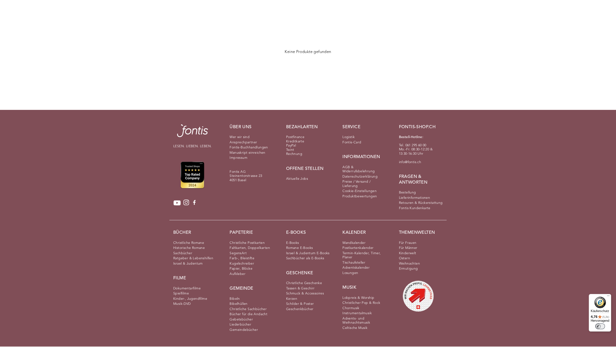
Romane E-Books (299, 248)
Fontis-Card (351, 142)
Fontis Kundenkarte (414, 208)
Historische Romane (189, 248)
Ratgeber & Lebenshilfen (193, 258)
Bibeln (235, 298)
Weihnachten (409, 263)
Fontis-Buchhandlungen (249, 147)
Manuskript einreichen (247, 152)
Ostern (404, 258)
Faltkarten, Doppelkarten (250, 248)
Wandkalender (354, 243)
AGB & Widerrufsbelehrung (358, 169)
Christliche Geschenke (304, 283)
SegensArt (238, 253)
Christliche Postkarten (247, 243)
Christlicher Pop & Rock (361, 303)
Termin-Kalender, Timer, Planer (361, 255)
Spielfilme (181, 293)
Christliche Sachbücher (248, 309)
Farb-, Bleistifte (242, 258)
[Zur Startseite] (192, 133)
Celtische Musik (354, 328)
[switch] (600, 326)
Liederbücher (240, 324)
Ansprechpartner (243, 142)
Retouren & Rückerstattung (421, 203)
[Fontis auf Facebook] (194, 203)
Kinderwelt (407, 253)
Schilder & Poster (300, 304)
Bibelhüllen (238, 304)
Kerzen (291, 298)
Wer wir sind (240, 137)
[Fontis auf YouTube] (177, 203)
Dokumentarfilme (187, 288)
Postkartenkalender (357, 248)
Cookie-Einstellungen (359, 191)
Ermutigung (408, 268)
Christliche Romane (188, 243)
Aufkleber (237, 274)
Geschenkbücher (300, 309)
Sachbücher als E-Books (305, 258)
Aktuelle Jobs (297, 178)
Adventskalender (356, 267)
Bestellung (407, 192)
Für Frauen (408, 243)
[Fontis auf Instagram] (186, 203)
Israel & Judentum (188, 263)
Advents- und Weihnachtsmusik (356, 321)
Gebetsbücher (241, 319)
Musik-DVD (182, 304)
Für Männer (408, 248)
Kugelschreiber (242, 263)
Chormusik (350, 308)
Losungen (350, 273)
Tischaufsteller (353, 262)
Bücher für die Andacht (248, 314)
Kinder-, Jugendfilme (190, 298)
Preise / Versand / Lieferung (356, 184)
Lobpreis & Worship (358, 298)
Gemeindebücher (244, 330)
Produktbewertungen (359, 196)
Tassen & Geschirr (300, 288)
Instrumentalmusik (357, 313)
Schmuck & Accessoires (305, 293)
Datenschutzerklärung (360, 176)
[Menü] (608, 297)
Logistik (348, 137)
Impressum (238, 158)
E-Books (292, 243)
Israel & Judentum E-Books (308, 253)
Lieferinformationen (414, 198)
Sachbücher (182, 253)
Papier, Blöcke (241, 268)
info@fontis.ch (410, 162)
